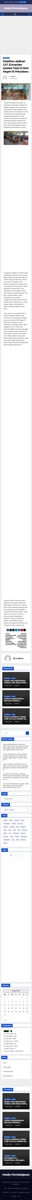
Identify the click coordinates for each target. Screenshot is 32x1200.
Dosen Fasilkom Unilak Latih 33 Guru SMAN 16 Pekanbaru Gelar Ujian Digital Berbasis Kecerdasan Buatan (15, 766)
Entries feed (7, 1067)
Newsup (26, 1182)
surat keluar (23, 836)
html (17, 827)
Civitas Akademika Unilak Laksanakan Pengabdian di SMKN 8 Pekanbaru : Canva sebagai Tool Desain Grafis (10, 639)
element (6, 827)
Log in (5, 1063)
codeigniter (7, 823)
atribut (11, 820)
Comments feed (8, 1071)
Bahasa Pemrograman (14, 1188)
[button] (26, 14)
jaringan (23, 827)
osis (19, 830)
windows (23, 839)
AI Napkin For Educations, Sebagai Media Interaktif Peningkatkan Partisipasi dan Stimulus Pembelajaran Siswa (16, 775)
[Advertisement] (16, 33)
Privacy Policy (13, 1192)
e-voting (20, 823)
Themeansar (16, 1184)
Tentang (14, 1196)
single (11, 836)
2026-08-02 (9, 1144)
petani (5, 833)
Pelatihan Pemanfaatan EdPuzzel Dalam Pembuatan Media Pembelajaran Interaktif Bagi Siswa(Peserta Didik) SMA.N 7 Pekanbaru (22, 640)
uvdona (13, 76)
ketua (5, 830)
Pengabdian (6, 58)
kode (10, 830)
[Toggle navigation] (15, 14)
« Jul (4, 1020)
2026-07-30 (9, 1163)
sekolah (6, 836)
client (22, 820)
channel (17, 820)
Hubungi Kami (24, 1188)
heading (12, 827)
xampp (5, 843)
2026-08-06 (9, 1106)
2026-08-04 (9, 1125)
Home (5, 1188)
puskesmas (16, 833)
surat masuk (7, 839)
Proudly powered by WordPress (10, 1182)
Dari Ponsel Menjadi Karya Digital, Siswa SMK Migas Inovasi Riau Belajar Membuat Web (16, 785)
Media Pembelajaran (16, 8)
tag (13, 839)
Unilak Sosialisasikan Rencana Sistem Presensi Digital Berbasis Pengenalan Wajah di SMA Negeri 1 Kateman (15, 756)
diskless (14, 823)
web (17, 839)
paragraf (24, 830)
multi (14, 830)
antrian (5, 820)
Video (18, 1196)
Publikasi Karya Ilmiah (23, 1192)
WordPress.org (8, 1076)
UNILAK (13, 678)
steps (16, 836)
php (10, 833)
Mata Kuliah (6, 1192)
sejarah (23, 833)
